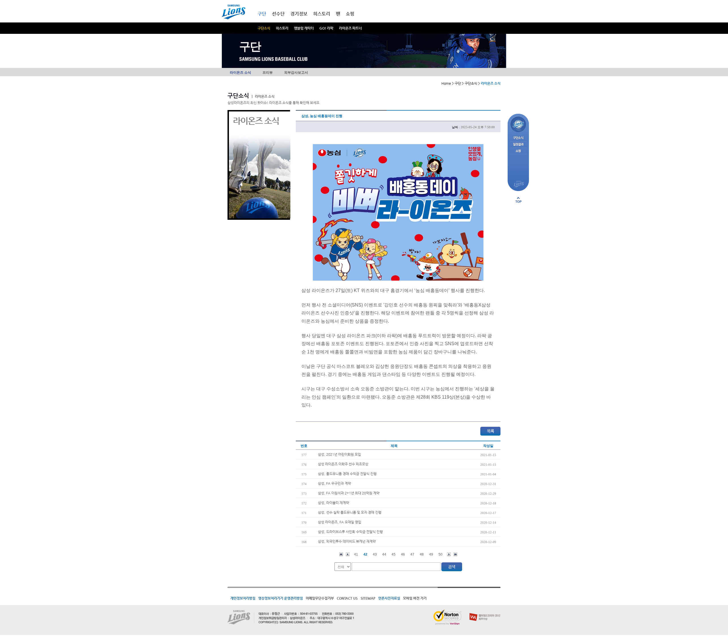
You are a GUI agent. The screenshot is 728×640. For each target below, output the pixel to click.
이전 (347, 554)
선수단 (278, 13)
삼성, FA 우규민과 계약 (334, 483)
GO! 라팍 (326, 28)
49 (431, 554)
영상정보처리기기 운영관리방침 (280, 598)
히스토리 (282, 28)
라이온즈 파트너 (350, 28)
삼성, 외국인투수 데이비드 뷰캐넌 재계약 (347, 541)
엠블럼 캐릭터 (304, 28)
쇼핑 (350, 13)
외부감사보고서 (296, 72)
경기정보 (298, 13)
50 (440, 554)
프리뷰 (267, 72)
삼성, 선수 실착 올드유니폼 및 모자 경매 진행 (349, 512)
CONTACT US (347, 598)
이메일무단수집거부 (320, 598)
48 (422, 554)
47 (412, 554)
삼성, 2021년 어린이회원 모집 (339, 454)
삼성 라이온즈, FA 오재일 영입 (339, 522)
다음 (449, 554)
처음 (341, 554)
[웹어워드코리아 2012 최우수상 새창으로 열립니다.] (485, 612)
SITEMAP (368, 598)
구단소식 (264, 28)
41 (356, 554)
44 (384, 554)
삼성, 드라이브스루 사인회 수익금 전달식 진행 (350, 532)
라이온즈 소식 (240, 72)
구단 (262, 13)
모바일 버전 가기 (415, 598)
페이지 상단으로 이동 (518, 200)
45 (394, 554)
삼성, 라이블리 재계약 (333, 503)
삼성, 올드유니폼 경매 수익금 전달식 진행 (347, 474)
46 (403, 554)
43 (375, 554)
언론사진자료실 (389, 598)
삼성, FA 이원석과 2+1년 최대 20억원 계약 (348, 493)
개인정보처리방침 (242, 598)
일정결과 (518, 144)
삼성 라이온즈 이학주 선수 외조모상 (343, 464)
